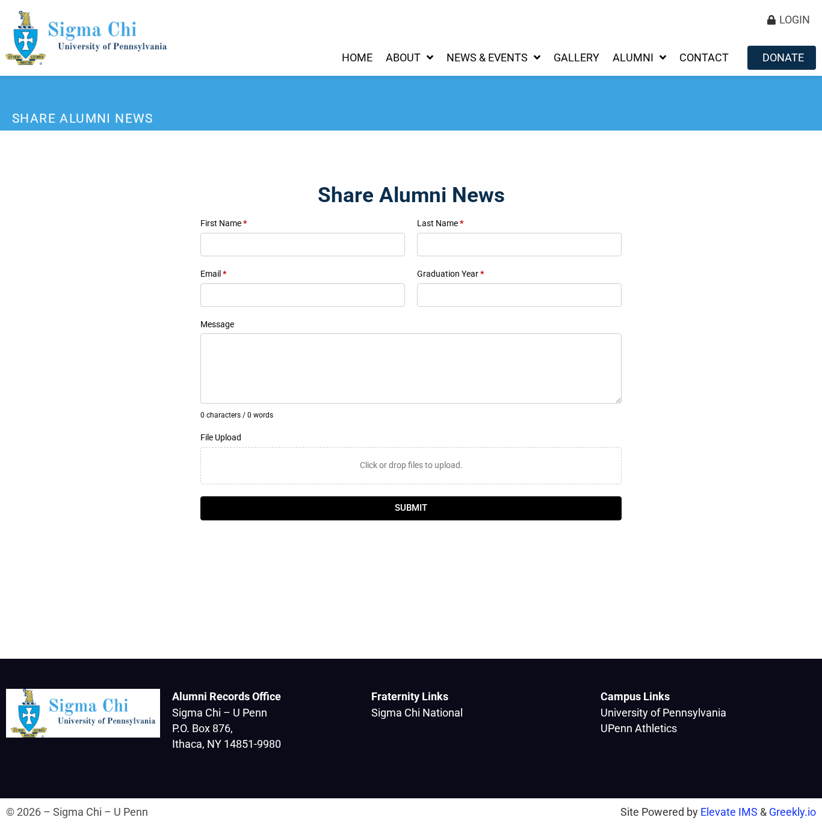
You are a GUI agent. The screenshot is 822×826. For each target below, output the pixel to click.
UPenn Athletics (639, 729)
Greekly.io (792, 812)
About (403, 58)
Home (357, 58)
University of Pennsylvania (663, 713)
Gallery (576, 58)
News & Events (487, 58)
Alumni (633, 58)
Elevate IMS (729, 812)
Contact (704, 58)
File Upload (220, 437)
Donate (783, 58)
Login (794, 20)
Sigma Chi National (417, 713)
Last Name (440, 223)
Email (213, 274)
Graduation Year (450, 274)
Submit (411, 507)
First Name (223, 223)
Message (217, 324)
